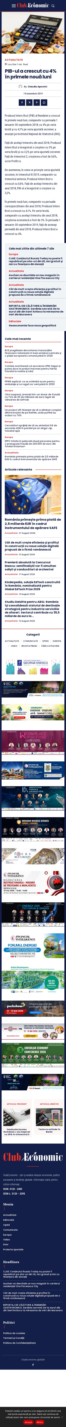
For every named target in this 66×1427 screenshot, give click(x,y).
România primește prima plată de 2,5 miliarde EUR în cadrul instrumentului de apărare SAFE (31, 458)
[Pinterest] (36, 102)
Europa (13, 254)
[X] (29, 102)
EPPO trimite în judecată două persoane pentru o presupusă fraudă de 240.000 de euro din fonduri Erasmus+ (32, 444)
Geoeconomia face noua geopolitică (32, 325)
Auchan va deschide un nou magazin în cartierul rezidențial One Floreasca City (34, 277)
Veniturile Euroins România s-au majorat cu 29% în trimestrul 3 (17, 1132)
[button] (53, 6)
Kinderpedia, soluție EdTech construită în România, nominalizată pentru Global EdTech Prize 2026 (32, 585)
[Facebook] (22, 102)
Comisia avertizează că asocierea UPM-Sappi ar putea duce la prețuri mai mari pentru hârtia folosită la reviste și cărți (33, 368)
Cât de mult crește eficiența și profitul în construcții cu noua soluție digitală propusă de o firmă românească (35, 292)
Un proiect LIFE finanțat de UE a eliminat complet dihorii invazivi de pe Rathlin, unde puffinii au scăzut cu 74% (33, 412)
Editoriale (15, 321)
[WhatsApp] (44, 102)
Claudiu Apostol (37, 86)
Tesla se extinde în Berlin (49, 1130)
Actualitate (14, 60)
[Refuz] (62, 1417)
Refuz (40, 1422)
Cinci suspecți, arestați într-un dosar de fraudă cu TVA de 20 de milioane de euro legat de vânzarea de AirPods (32, 397)
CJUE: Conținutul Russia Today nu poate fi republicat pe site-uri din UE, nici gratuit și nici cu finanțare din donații (36, 261)
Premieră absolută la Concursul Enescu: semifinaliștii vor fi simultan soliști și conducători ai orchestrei (30, 565)
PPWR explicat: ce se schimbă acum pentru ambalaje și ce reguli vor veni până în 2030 (30, 383)
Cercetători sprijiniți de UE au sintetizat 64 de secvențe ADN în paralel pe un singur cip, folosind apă (31, 428)
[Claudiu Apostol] (21, 87)
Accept (28, 1422)
